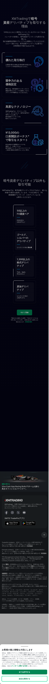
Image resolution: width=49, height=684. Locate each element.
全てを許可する (24, 672)
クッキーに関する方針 (19, 666)
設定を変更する (24, 679)
